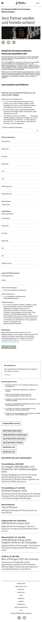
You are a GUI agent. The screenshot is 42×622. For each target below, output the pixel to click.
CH (37, 3)
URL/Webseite (6, 201)
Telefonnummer (7, 186)
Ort (3, 179)
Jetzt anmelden (9, 347)
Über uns (21, 589)
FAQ (21, 610)
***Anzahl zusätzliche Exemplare (12, 127)
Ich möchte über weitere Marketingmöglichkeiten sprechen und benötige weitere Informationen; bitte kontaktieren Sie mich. (20, 111)
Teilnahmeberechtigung (9, 287)
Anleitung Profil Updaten (13, 443)
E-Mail (4, 280)
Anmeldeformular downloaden (15, 435)
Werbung (21, 598)
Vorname (4, 156)
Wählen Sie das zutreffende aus (12, 99)
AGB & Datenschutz (8, 294)
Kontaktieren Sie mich (11, 423)
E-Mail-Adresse (6, 194)
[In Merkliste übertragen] (14, 42)
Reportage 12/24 (9, 452)
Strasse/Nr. (5, 164)
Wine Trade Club (21, 586)
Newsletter (21, 583)
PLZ (3, 171)
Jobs (21, 595)
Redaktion (21, 592)
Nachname (5, 149)
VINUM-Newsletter (7, 302)
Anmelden (7, 375)
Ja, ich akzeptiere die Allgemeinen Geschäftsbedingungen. (14, 297)
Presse (21, 601)
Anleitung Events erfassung (14, 439)
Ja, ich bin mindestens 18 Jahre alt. (15, 290)
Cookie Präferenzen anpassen (21, 613)
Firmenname (6, 141)
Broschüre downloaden (12, 431)
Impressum (21, 604)
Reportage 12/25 (9, 447)
